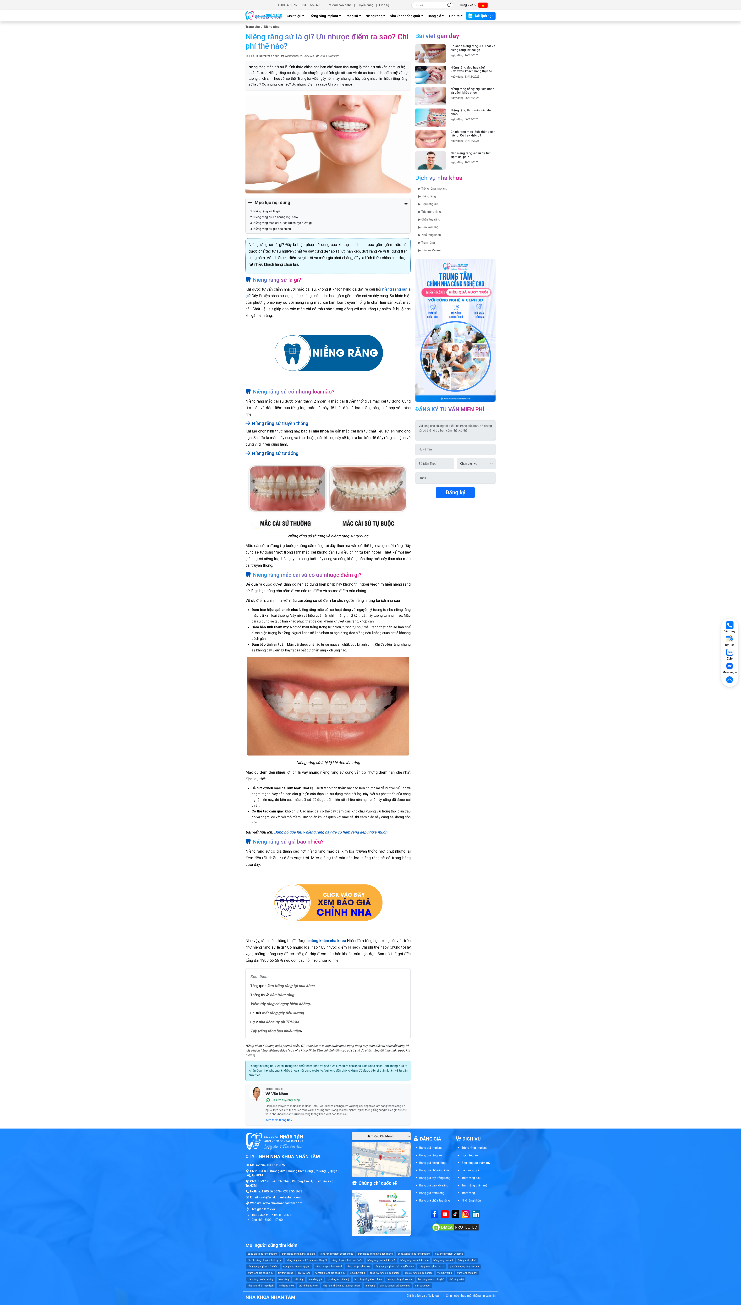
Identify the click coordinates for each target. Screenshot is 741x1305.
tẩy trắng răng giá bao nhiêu (330, 1273)
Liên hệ (384, 5)
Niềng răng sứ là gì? (266, 211)
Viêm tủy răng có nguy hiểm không (280, 1003)
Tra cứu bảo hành (339, 5)
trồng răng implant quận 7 (297, 1266)
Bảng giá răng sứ (430, 1155)
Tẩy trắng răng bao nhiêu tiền (275, 1031)
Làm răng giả (470, 1170)
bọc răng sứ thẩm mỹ (338, 1279)
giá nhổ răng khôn (308, 1285)
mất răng (299, 1279)
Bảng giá (434, 16)
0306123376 (276, 1165)
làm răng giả (315, 1279)
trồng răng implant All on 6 (381, 1260)
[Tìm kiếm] (449, 5)
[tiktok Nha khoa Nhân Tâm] (455, 1214)
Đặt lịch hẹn (483, 16)
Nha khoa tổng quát (405, 16)
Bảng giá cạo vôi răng (433, 1185)
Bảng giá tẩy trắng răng (434, 1178)
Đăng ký (455, 492)
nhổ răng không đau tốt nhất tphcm (341, 1285)
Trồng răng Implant (474, 1148)
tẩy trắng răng (285, 1273)
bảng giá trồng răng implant (262, 1253)
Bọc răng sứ (470, 1155)
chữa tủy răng (357, 1273)
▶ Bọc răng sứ (428, 204)
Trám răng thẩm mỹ (474, 1185)
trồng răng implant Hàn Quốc (347, 1260)
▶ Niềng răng (427, 196)
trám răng (283, 1279)
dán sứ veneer (422, 1285)
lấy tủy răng (304, 1273)
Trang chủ (252, 27)
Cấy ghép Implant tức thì (432, 1266)
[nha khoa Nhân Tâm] (263, 15)
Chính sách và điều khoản (423, 1295)
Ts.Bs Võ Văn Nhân (267, 55)
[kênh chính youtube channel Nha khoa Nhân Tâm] (445, 1214)
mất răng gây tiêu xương (283, 1013)
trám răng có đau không (260, 1279)
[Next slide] (404, 1159)
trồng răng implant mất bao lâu (298, 1253)
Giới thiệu (294, 16)
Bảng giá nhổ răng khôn (434, 1170)
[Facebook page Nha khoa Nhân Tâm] (434, 1214)
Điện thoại (730, 631)
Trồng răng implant (323, 16)
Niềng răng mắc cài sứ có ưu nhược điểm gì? (283, 223)
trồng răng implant (443, 1260)
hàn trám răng (282, 994)
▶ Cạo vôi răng (428, 227)
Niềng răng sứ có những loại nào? (275, 217)
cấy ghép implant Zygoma (449, 1253)
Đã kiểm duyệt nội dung (286, 1099)
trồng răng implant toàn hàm (263, 1266)
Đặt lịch (729, 644)
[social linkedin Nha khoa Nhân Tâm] (476, 1214)
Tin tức (454, 16)
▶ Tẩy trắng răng (429, 212)
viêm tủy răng (444, 1273)
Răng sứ (352, 16)
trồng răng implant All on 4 (414, 1260)
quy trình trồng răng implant (464, 1266)
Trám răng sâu (471, 1178)
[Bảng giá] (328, 903)
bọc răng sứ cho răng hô (431, 1279)
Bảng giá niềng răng (432, 1163)
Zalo (730, 658)
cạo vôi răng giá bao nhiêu (418, 1273)
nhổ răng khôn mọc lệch (261, 1285)
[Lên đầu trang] (730, 680)
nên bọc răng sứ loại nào (400, 1279)
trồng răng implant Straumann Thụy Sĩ (307, 1260)
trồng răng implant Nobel (329, 1266)
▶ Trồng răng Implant (432, 188)
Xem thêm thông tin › (279, 1120)
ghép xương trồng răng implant (414, 1253)
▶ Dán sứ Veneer (430, 250)
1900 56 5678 (287, 5)
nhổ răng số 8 (456, 1279)
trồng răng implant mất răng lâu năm (394, 1266)
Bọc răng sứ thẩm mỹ (476, 1163)
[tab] (379, 1173)
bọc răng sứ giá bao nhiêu (368, 1279)
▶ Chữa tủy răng (429, 219)
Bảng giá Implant (430, 1148)
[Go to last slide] (358, 1159)
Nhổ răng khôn (471, 1200)
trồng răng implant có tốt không (336, 1253)
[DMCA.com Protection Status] (455, 1227)
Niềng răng (374, 16)
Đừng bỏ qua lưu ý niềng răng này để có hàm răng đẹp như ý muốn (330, 832)
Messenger (730, 672)
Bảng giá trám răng (431, 1193)
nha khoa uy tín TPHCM (279, 1022)
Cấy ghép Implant (467, 1260)
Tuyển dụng (365, 5)
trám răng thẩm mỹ (467, 1273)
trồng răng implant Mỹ (358, 1266)
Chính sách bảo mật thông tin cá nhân (471, 1295)
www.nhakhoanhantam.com (282, 1203)
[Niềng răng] (328, 354)
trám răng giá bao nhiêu (260, 1273)
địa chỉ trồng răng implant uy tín (265, 1260)
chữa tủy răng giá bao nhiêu (384, 1273)
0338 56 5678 (311, 5)
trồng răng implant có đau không (375, 1253)
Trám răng (468, 1193)
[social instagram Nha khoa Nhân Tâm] (465, 1214)
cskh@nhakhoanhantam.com (280, 1197)
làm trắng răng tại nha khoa (291, 985)
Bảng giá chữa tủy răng (434, 1200)
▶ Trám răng (426, 242)
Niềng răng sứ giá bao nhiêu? (272, 229)
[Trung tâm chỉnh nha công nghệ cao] (455, 330)
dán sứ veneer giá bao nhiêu (395, 1285)
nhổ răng (370, 1285)
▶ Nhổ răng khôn (429, 235)
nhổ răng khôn (286, 1285)
